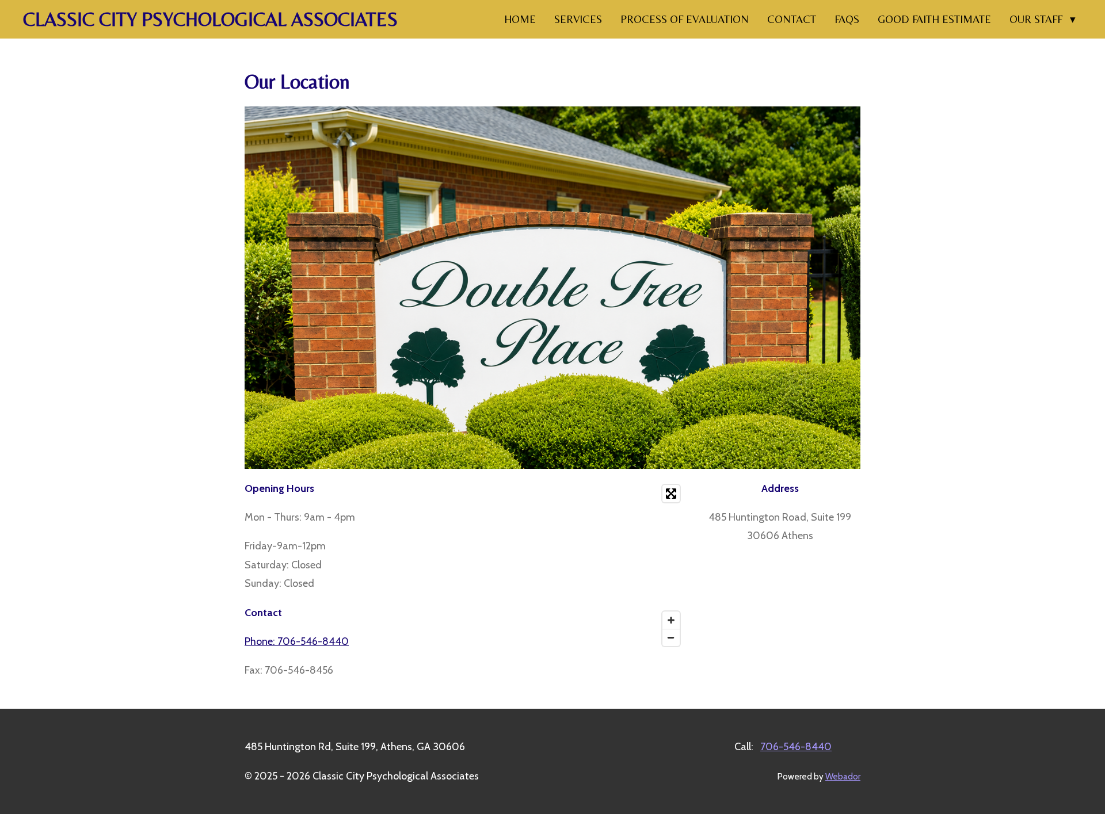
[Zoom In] (671, 620)
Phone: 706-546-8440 (297, 641)
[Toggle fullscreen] (671, 493)
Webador (842, 776)
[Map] (570, 565)
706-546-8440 (796, 746)
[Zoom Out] (671, 637)
